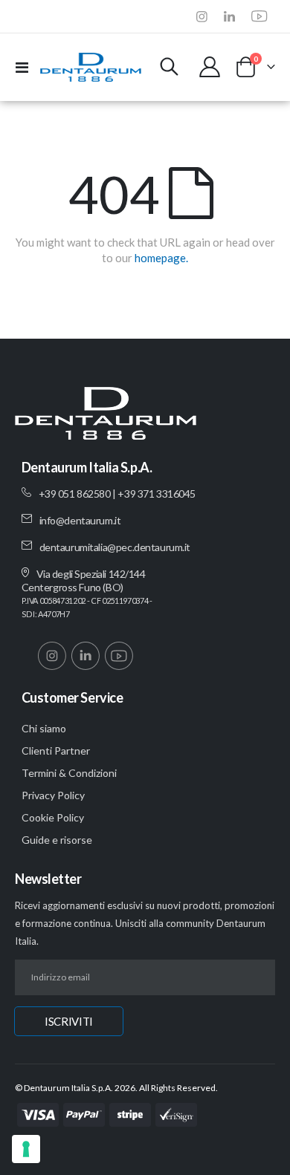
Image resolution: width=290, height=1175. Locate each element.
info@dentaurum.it (80, 520)
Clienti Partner (56, 750)
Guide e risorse (57, 839)
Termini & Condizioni (69, 772)
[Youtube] (259, 15)
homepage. (161, 257)
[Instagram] (202, 15)
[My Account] (210, 66)
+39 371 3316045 (156, 493)
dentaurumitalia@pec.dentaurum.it (115, 547)
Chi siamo (44, 728)
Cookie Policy (53, 817)
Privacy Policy (53, 795)
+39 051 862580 (75, 493)
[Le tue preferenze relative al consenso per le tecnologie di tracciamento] (26, 1149)
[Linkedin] (229, 15)
